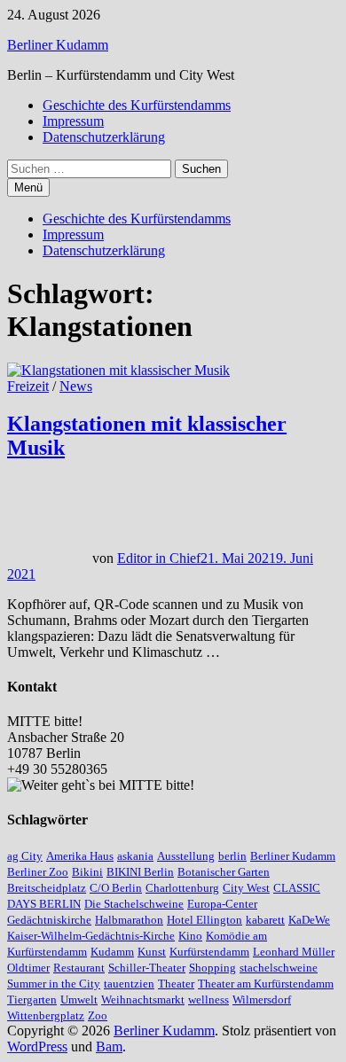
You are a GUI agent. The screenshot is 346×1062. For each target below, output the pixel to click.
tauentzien (129, 983)
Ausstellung (186, 856)
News (75, 386)
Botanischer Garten (223, 871)
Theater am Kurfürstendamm (266, 983)
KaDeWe (309, 919)
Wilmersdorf (261, 999)
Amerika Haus (80, 856)
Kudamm (112, 951)
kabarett (265, 919)
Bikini (87, 871)
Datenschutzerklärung (104, 136)
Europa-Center (222, 903)
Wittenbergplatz (45, 1015)
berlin (232, 856)
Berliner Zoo (37, 871)
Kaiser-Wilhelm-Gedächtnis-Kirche (91, 935)
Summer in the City (53, 983)
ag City (25, 856)
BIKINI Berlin (140, 871)
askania (135, 856)
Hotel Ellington (204, 919)
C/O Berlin (116, 887)
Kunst (152, 951)
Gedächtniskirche (49, 919)
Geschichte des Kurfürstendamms (137, 105)
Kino (190, 935)
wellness (208, 999)
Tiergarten (32, 999)
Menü (28, 187)
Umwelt (79, 999)
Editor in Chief (159, 558)
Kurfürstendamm (209, 951)
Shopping (212, 967)
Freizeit (28, 386)
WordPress (37, 1046)
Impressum (73, 121)
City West (246, 887)
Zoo (97, 1015)
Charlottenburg (182, 887)
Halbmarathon (129, 919)
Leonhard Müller (293, 951)
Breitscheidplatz (46, 887)
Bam (109, 1046)
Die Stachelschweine (134, 903)
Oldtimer (28, 967)
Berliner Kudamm (57, 44)
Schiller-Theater (146, 967)
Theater (176, 983)
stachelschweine (279, 967)
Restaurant (79, 967)
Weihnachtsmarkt (143, 999)
